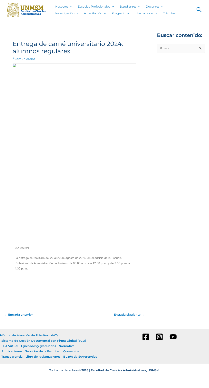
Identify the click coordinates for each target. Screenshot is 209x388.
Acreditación (93, 13)
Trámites (169, 13)
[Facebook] (146, 337)
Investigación (64, 13)
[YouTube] (173, 337)
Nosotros (61, 6)
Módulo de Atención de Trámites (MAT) (29, 335)
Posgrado (118, 13)
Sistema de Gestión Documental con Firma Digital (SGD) (43, 341)
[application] (70, 6)
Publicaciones (11, 351)
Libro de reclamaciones (43, 356)
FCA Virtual (9, 346)
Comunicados (24, 59)
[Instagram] (159, 337)
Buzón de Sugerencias (80, 356)
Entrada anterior (18, 314)
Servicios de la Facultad (42, 351)
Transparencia (12, 356)
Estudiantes (128, 6)
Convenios (71, 351)
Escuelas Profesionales (94, 6)
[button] (199, 10)
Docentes (152, 6)
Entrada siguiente (129, 314)
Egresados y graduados (38, 346)
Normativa (66, 346)
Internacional (144, 13)
